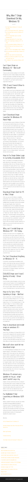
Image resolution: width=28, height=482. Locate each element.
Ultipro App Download (7, 431)
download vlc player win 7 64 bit (7, 467)
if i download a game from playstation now (8, 460)
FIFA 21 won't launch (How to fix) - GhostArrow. (14, 30)
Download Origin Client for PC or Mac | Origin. (14, 39)
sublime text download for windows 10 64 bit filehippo (11, 462)
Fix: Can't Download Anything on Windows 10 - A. (15, 44)
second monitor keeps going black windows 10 (9, 455)
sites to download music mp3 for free (8, 450)
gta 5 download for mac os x (6, 474)
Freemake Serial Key (7, 435)
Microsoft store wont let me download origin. (14, 54)
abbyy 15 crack (4, 471)
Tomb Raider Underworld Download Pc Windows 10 (12, 440)
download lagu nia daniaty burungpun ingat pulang (10, 457)
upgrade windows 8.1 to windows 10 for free (9, 469)
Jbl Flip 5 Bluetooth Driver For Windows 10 (11, 421)
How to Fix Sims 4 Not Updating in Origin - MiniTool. (15, 49)
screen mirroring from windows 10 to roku (9, 464)
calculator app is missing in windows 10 (8, 453)
